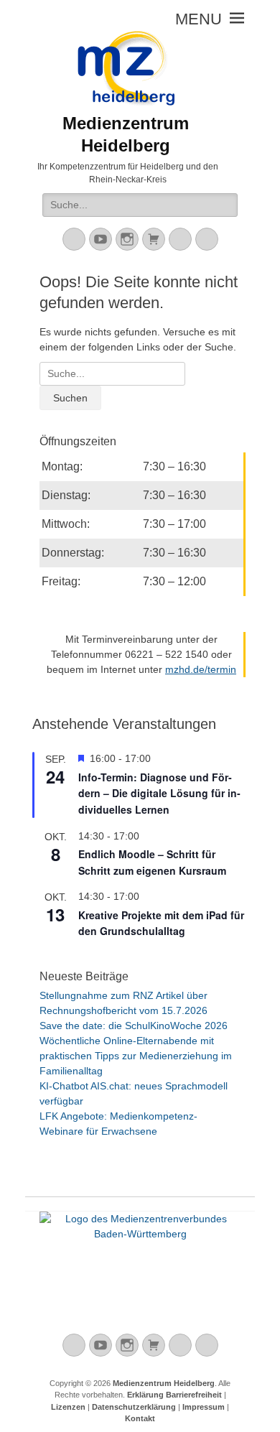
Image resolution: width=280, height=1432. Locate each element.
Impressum (203, 1407)
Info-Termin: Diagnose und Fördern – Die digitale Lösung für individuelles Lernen (159, 793)
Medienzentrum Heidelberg (164, 1383)
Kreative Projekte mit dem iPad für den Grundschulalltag (161, 923)
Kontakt (140, 1418)
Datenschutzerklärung (134, 1407)
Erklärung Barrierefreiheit (174, 1394)
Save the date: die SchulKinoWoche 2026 (133, 1025)
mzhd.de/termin (200, 669)
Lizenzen (68, 1407)
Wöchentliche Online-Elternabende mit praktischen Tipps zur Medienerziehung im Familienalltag (135, 1056)
